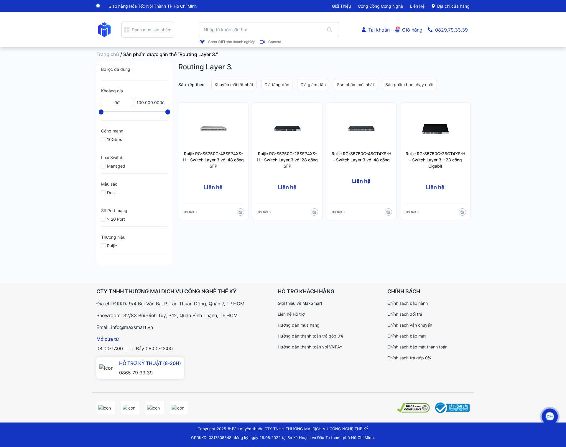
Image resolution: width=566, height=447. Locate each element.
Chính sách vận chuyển (409, 325)
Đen (111, 192)
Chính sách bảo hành (407, 303)
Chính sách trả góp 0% (409, 357)
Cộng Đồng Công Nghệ (380, 6)
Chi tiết (188, 212)
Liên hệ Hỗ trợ (291, 314)
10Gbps (114, 139)
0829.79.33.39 (451, 30)
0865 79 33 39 (136, 373)
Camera (274, 42)
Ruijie (112, 245)
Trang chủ (107, 54)
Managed (116, 165)
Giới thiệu (341, 6)
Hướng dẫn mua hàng (299, 325)
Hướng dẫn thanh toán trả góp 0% (310, 335)
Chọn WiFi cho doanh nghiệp (231, 42)
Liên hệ (417, 6)
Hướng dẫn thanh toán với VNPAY (310, 346)
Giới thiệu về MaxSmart (300, 303)
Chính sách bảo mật (406, 335)
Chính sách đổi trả (404, 314)
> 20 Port (116, 219)
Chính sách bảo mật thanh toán (417, 346)
